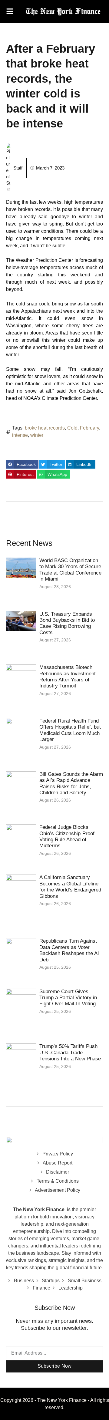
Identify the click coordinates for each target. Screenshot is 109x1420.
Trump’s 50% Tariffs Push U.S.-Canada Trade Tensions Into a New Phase (70, 1052)
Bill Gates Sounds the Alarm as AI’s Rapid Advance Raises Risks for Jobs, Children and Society (71, 783)
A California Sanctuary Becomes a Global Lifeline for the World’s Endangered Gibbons (70, 887)
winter (36, 435)
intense (20, 435)
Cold (72, 427)
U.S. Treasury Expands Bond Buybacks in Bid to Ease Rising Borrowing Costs (67, 623)
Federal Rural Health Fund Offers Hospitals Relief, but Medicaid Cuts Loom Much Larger (70, 730)
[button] (22, 464)
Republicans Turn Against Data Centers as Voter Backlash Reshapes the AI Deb (69, 950)
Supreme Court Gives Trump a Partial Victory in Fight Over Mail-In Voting (68, 998)
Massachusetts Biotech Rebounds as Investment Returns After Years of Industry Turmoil (67, 676)
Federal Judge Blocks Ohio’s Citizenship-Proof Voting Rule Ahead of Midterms (66, 836)
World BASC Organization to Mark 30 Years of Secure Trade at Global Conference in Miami (70, 570)
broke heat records (45, 427)
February (89, 427)
